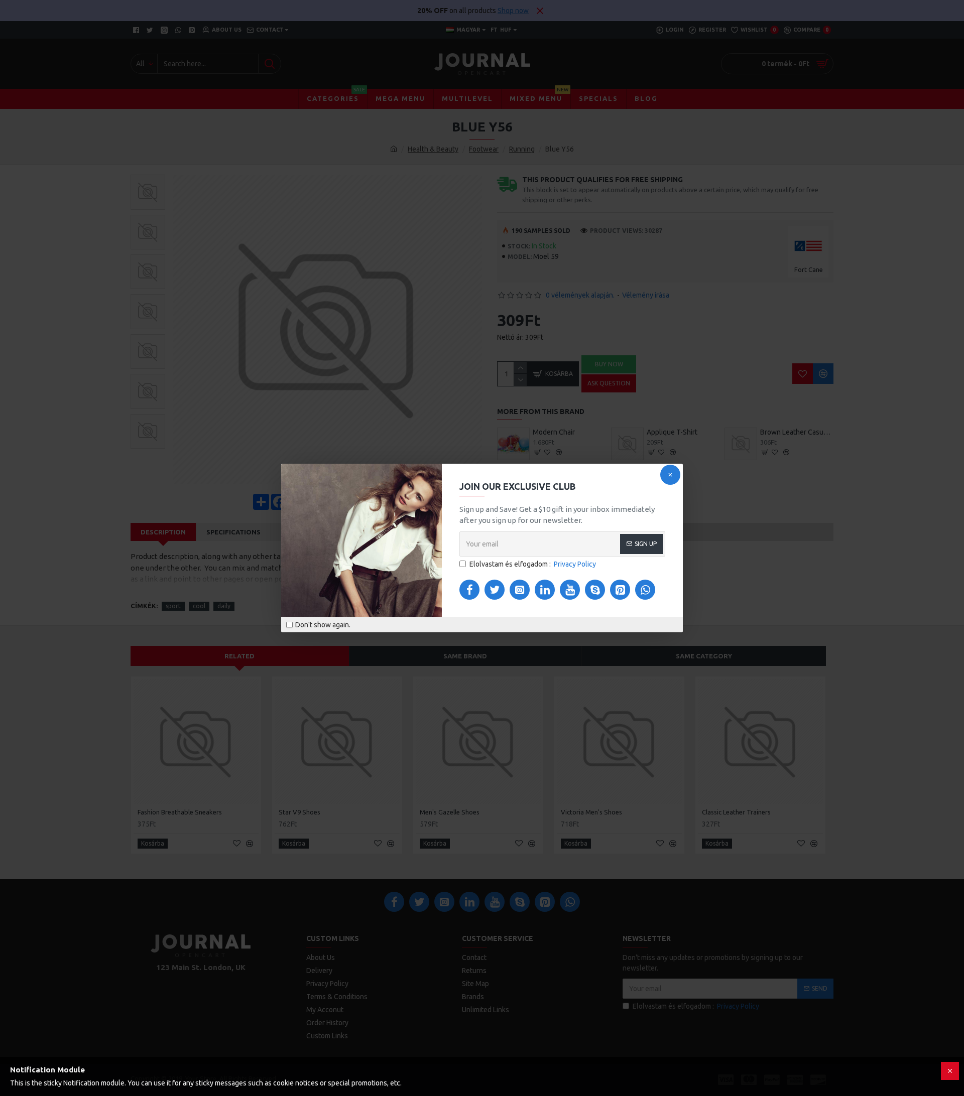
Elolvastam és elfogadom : (532, 564)
